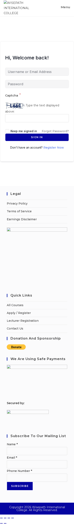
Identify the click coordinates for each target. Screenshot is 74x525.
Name (12, 444)
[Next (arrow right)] (5, 523)
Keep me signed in (23, 131)
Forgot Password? (55, 131)
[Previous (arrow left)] (1, 523)
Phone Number (19, 471)
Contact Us (15, 328)
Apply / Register (19, 313)
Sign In (37, 137)
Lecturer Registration (23, 321)
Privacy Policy (17, 203)
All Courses (15, 305)
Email (12, 457)
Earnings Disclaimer (22, 219)
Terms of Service (19, 211)
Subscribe (20, 486)
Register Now (53, 147)
